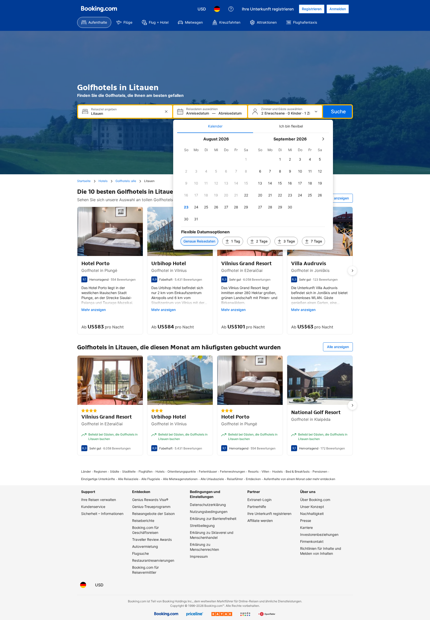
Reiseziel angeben (104, 109)
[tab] (215, 126)
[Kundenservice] (231, 9)
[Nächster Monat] (323, 139)
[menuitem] (94, 22)
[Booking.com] (99, 9)
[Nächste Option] (352, 270)
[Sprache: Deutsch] (217, 9)
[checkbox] (246, 159)
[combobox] (125, 113)
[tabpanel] (253, 191)
